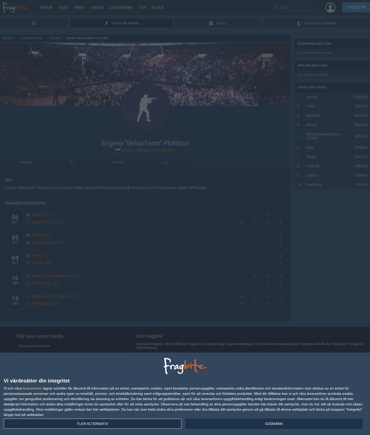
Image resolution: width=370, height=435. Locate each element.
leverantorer (32, 388)
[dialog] (185, 394)
